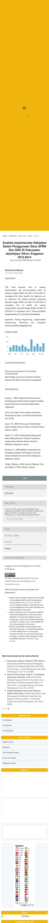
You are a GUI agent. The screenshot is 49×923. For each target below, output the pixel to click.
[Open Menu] (24, 108)
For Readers (7, 720)
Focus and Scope (9, 758)
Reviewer (6, 747)
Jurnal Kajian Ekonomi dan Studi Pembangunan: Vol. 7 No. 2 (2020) (26, 670)
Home (4, 236)
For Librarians (8, 730)
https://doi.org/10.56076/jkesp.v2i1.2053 (25, 260)
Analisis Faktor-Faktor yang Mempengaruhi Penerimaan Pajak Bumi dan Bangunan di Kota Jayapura (26, 696)
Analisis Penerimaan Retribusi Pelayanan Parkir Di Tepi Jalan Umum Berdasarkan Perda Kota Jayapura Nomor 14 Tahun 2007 (25, 681)
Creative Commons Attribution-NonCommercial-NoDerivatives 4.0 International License (22, 581)
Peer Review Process (11, 752)
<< (3, 708)
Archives (13, 236)
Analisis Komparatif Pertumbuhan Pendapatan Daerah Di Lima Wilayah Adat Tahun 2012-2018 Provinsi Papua (25, 666)
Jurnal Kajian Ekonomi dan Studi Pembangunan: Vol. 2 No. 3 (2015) (25, 686)
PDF (25, 478)
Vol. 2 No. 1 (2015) (25, 236)
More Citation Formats (14, 519)
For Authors (7, 725)
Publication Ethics (9, 763)
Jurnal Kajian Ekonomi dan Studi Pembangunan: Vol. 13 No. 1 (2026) (25, 701)
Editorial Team (8, 742)
